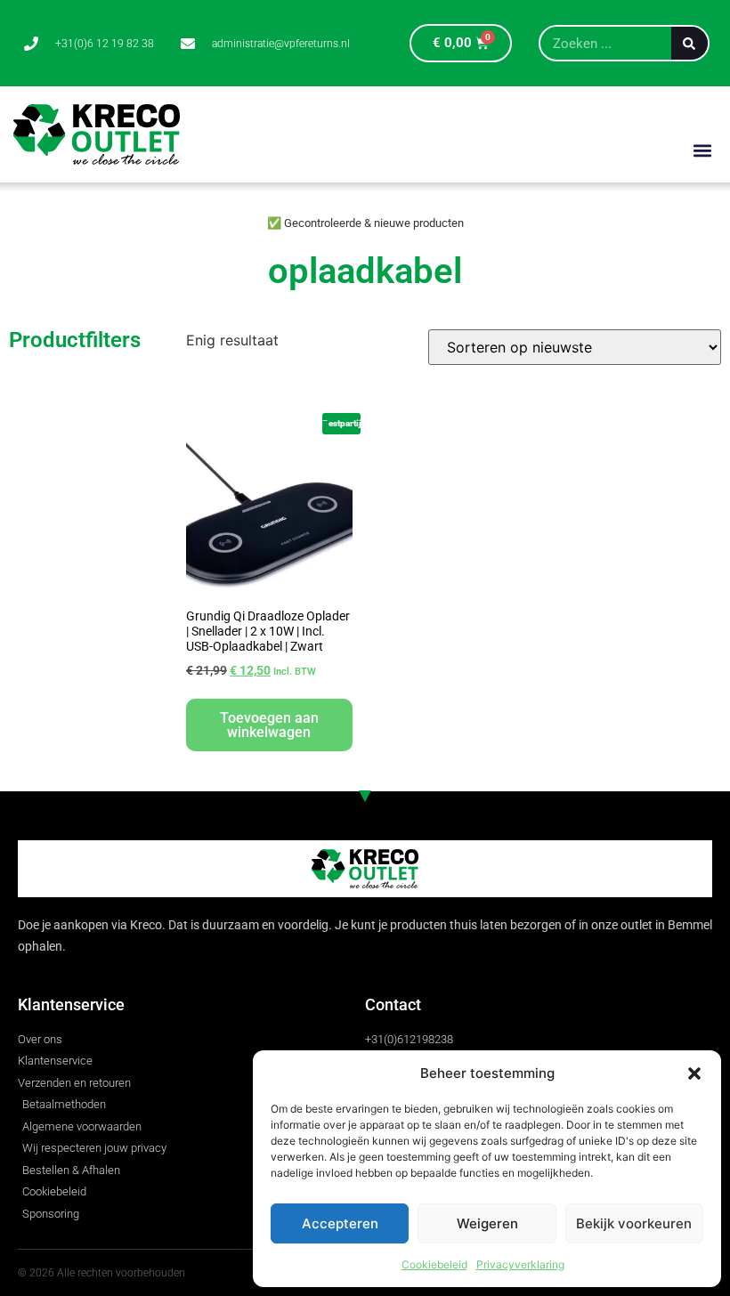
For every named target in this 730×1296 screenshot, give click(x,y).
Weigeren (487, 1223)
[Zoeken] (689, 43)
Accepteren (340, 1223)
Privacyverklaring (520, 1264)
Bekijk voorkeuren (634, 1223)
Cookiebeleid (434, 1264)
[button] (694, 1073)
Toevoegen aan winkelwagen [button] (269, 725)
